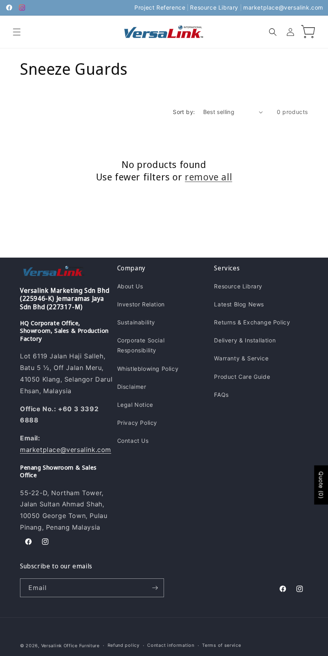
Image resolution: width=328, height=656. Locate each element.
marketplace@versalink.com (283, 7)
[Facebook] (9, 7)
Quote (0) (321, 484)
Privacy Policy (137, 422)
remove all (208, 176)
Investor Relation (141, 304)
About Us (130, 286)
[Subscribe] (155, 587)
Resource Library (214, 7)
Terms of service (221, 645)
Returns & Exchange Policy (252, 322)
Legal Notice (135, 404)
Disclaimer (131, 386)
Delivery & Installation (245, 340)
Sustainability (136, 322)
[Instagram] (22, 7)
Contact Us (133, 440)
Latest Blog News (239, 304)
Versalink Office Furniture (70, 645)
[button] (17, 32)
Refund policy (124, 645)
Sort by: (184, 111)
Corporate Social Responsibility (141, 345)
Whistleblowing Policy (148, 368)
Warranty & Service (241, 358)
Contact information (170, 645)
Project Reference (159, 7)
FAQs (221, 394)
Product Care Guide (242, 376)
